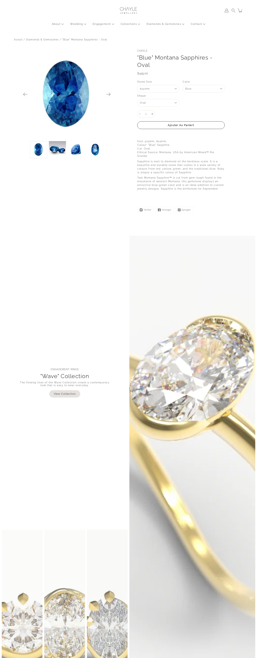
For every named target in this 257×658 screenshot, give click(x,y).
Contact (196, 24)
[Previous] (25, 94)
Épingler (186, 210)
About (56, 24)
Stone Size (144, 81)
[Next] (108, 94)
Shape (141, 95)
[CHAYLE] (128, 10)
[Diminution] (139, 114)
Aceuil (18, 39)
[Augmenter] (152, 114)
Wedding (76, 24)
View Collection (65, 393)
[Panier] (240, 10)
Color (186, 81)
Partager (166, 210)
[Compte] (226, 10)
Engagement (102, 24)
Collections (129, 24)
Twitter (147, 210)
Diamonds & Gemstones (164, 24)
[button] (233, 10)
